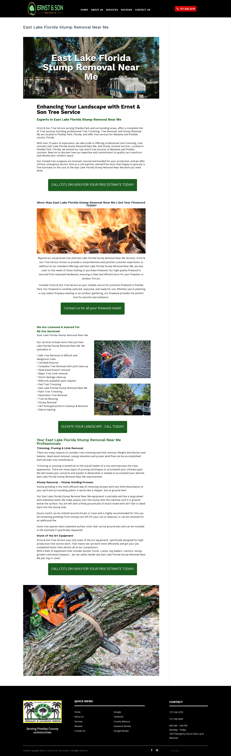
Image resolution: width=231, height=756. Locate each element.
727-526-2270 (187, 8)
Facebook (118, 716)
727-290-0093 (176, 719)
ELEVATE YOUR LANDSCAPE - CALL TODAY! (92, 426)
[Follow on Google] (157, 750)
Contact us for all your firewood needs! (92, 308)
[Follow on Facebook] (152, 750)
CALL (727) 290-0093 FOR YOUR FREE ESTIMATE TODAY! (92, 184)
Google (117, 712)
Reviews (126, 10)
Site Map (175, 750)
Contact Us (142, 10)
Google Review (121, 730)
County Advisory (122, 721)
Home (84, 10)
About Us (97, 10)
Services (112, 10)
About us (79, 716)
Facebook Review (122, 726)
